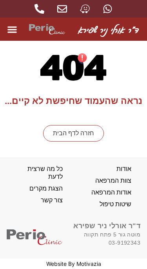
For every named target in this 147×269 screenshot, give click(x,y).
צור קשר (52, 200)
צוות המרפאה (113, 180)
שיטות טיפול (115, 204)
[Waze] (85, 9)
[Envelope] (62, 9)
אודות (123, 168)
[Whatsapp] (108, 9)
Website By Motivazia (73, 263)
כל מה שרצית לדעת (45, 172)
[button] (12, 29)
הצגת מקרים (46, 188)
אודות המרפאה (111, 192)
